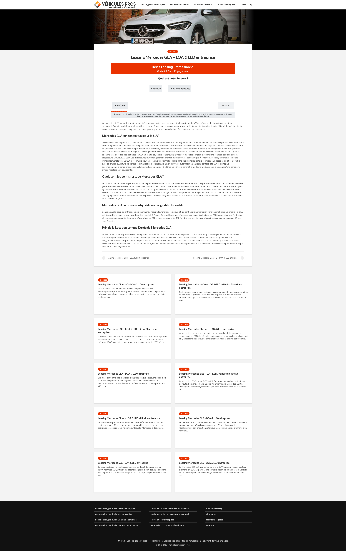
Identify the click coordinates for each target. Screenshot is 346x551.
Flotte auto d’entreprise (162, 519)
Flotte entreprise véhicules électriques (170, 508)
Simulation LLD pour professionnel (167, 525)
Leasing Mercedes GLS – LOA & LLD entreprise (204, 462)
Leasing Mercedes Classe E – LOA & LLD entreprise (206, 329)
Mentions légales (214, 519)
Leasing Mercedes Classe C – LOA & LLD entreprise (126, 284)
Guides (242, 4)
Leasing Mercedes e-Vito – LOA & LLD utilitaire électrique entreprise (210, 286)
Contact (210, 525)
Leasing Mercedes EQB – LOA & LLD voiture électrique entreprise (208, 375)
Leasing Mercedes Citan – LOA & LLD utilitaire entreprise (129, 418)
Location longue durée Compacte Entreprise (117, 525)
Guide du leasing (214, 508)
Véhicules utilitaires (204, 4)
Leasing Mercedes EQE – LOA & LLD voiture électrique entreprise (127, 331)
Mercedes (172, 52)
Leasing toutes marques (153, 4)
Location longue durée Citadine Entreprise (116, 519)
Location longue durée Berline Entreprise (115, 508)
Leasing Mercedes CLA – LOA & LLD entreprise (123, 373)
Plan (189, 545)
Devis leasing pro (226, 4)
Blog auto (211, 514)
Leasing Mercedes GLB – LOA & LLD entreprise (204, 418)
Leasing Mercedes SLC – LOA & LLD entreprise (123, 462)
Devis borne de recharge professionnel (170, 514)
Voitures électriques (179, 4)
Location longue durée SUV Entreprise (113, 514)
